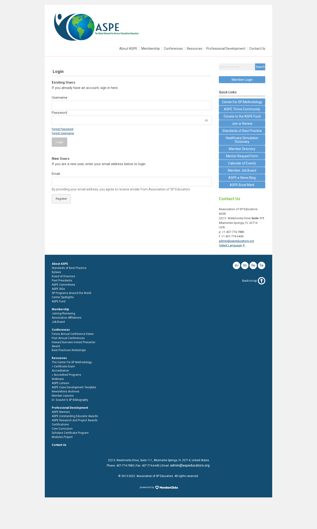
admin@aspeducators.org (236, 241)
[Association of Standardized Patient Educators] (96, 42)
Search (260, 67)
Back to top (249, 280)
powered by (147, 487)
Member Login (242, 80)
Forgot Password (62, 129)
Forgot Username (63, 133)
